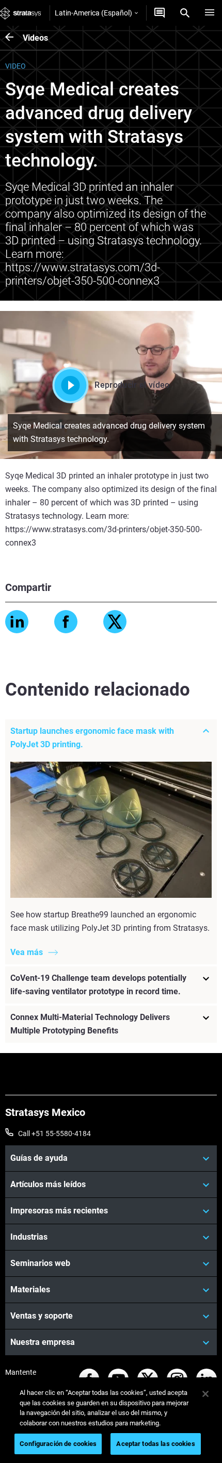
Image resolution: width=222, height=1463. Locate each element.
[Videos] (14, 38)
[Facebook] (65, 621)
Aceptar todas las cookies (155, 1444)
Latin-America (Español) (93, 13)
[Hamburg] (209, 13)
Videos (35, 38)
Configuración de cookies (58, 1444)
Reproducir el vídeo (131, 385)
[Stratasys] (20, 13)
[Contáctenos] (159, 13)
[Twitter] (114, 621)
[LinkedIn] (16, 621)
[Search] (184, 13)
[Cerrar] (205, 1394)
